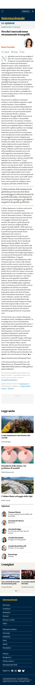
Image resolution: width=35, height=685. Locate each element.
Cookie (28, 681)
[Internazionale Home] (10, 600)
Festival (6, 616)
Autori (5, 644)
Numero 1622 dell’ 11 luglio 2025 (10, 27)
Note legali (22, 681)
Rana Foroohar (8, 47)
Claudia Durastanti (15, 538)
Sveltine (11, 556)
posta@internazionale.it (9, 380)
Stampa (16, 52)
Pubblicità (6, 637)
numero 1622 (24, 384)
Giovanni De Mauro (16, 521)
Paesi (5, 640)
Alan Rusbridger (14, 529)
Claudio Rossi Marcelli (17, 546)
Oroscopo (6, 633)
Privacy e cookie (9, 620)
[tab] (15, 590)
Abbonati (11, 388)
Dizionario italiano (10, 629)
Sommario (6, 612)
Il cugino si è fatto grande (17, 540)
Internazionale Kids (10, 665)
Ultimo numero (8, 661)
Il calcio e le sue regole (16, 548)
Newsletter (7, 648)
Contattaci (7, 609)
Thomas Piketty (14, 512)
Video (5, 624)
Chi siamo (6, 605)
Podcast (5, 654)
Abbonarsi (25, 11)
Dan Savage (12, 554)
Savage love (7, 657)
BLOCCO (11, 523)
